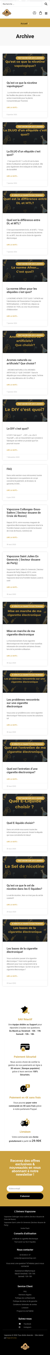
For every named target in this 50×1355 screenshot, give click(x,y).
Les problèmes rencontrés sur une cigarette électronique (23, 703)
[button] (46, 13)
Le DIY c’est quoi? (18, 428)
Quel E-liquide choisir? (20, 823)
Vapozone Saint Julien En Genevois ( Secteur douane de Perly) (23, 560)
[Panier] (40, 13)
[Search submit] (46, 4)
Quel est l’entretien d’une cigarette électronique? (22, 770)
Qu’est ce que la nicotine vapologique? (22, 84)
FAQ (9, 469)
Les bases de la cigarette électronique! (22, 950)
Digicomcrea (12, 1338)
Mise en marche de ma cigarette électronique (21, 632)
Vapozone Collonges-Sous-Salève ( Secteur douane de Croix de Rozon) (24, 513)
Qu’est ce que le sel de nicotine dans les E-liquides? (24, 887)
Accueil (24, 23)
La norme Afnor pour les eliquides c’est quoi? (22, 290)
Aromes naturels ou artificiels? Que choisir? (21, 361)
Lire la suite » (12, 107)
